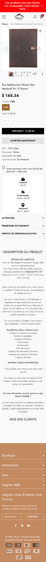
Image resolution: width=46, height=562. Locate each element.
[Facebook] (16, 525)
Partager (40, 30)
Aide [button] (5, 475)
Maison (5, 24)
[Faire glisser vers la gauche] (6, 48)
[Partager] (40, 30)
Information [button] (10, 465)
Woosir (16, 152)
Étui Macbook (23, 159)
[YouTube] (28, 525)
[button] (35, 17)
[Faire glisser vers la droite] (39, 48)
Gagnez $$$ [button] (11, 485)
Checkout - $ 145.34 (23, 131)
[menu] (4, 17)
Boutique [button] (8, 455)
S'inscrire (32, 516)
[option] (23, 48)
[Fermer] (42, 6)
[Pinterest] (22, 525)
